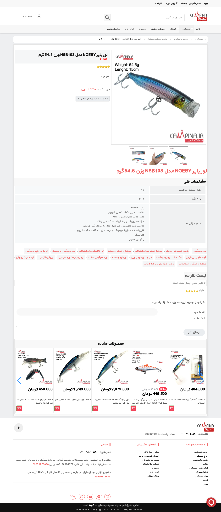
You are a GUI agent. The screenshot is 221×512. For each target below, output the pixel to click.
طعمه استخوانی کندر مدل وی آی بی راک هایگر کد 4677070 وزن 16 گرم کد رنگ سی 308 (149, 403)
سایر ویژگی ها (193, 224)
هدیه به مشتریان (150, 460)
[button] (15, 16)
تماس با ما (154, 472)
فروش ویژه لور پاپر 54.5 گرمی (158, 264)
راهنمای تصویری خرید (149, 456)
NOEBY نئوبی (88, 89)
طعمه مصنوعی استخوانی (148, 251)
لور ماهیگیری (199, 251)
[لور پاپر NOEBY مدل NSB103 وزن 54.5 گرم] (158, 97)
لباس (205, 480)
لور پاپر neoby (119, 257)
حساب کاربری (195, 3)
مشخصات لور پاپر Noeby (169, 257)
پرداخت (183, 3)
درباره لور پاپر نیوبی (141, 257)
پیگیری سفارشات (151, 452)
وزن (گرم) (195, 199)
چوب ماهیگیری (201, 452)
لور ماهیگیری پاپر (25, 257)
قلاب (205, 464)
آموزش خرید (171, 3)
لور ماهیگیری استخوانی (91, 251)
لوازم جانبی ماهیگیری (198, 468)
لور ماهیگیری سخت (98, 257)
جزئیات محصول (171, 408)
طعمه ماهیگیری (200, 460)
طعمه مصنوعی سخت (177, 251)
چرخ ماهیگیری (201, 456)
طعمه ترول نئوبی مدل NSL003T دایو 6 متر (73, 399)
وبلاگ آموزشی (153, 476)
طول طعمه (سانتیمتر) (189, 190)
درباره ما (155, 468)
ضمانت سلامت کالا (151, 464)
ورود (206, 3)
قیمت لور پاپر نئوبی (196, 257)
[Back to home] (198, 16)
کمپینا (91, 505)
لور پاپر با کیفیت (46, 257)
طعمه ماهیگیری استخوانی (192, 264)
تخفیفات (159, 3)
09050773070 (102, 477)
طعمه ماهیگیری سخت (119, 251)
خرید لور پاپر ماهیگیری (36, 251)
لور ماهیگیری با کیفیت (63, 251)
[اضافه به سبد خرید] (133, 408)
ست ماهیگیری (201, 476)
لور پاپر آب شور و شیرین (71, 257)
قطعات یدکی (201, 472)
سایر (206, 484)
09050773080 (41, 464)
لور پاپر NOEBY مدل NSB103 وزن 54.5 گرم (161, 171)
